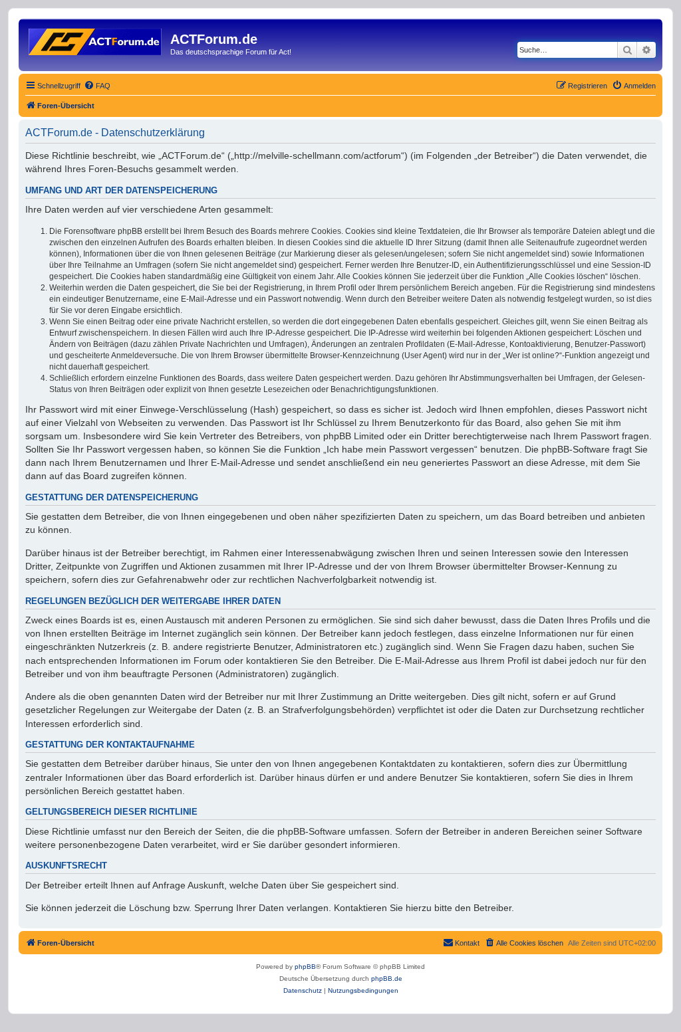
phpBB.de (386, 978)
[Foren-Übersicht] (96, 39)
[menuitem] (97, 86)
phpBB (305, 966)
